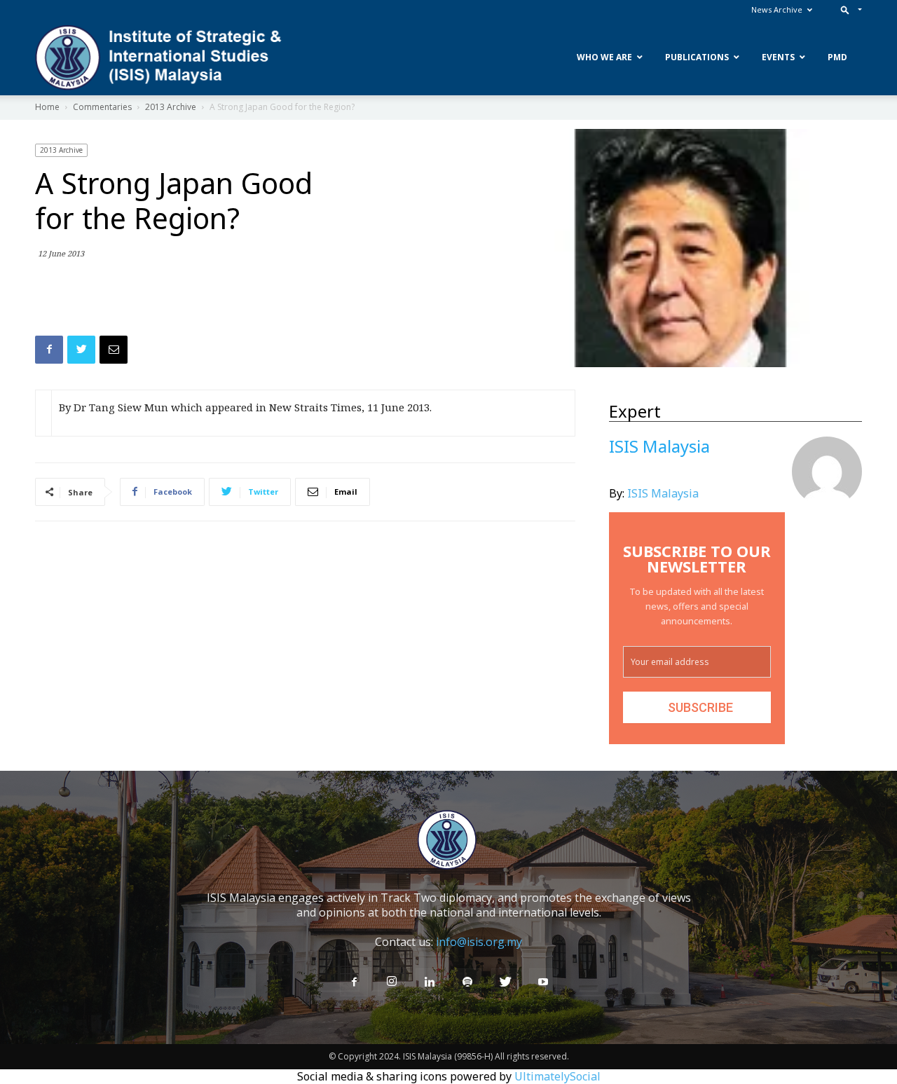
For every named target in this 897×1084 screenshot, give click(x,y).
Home (47, 107)
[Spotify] (467, 982)
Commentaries (102, 107)
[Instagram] (392, 982)
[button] (848, 9)
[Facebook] (354, 982)
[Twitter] (505, 982)
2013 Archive (170, 107)
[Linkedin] (430, 982)
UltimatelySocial (557, 1076)
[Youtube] (543, 982)
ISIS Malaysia (663, 493)
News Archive (776, 9)
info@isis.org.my (479, 941)
